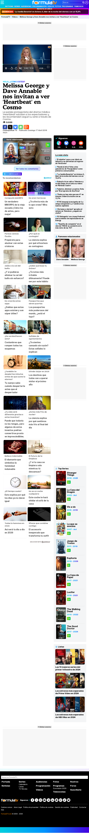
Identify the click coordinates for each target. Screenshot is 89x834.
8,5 (69, 584)
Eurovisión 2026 (59, 788)
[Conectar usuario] (86, 2)
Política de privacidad (30, 807)
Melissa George (78, 259)
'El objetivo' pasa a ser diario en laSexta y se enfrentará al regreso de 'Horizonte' (69, 161)
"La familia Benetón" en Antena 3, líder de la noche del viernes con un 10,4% (69, 176)
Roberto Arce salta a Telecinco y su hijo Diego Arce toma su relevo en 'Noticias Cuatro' (69, 183)
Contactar (82, 807)
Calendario (23, 784)
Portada (6, 781)
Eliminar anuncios (45, 23)
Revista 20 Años (44, 9)
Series (17, 6)
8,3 (69, 482)
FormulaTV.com (6, 814)
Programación (39, 6)
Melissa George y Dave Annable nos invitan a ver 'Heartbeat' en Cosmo (49, 17)
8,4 (69, 514)
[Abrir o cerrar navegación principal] (2, 2)
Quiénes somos (6, 807)
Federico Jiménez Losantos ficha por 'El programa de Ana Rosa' (69, 190)
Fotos (58, 6)
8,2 (69, 550)
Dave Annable (62, 259)
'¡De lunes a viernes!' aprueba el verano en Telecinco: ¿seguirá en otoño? (68, 211)
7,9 (69, 618)
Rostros (74, 781)
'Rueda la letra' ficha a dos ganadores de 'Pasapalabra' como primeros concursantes (69, 169)
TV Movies (23, 789)
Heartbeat (27, 144)
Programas (67, 6)
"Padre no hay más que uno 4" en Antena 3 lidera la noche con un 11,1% (69, 196)
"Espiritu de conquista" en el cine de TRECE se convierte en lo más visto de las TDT (68, 226)
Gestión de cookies (62, 807)
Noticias (9, 6)
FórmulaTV (5, 17)
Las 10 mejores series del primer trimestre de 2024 (67, 668)
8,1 (69, 565)
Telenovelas (59, 792)
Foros (73, 786)
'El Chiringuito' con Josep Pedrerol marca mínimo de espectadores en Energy (70, 218)
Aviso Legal (18, 807)
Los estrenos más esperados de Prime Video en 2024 (69, 692)
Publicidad (74, 807)
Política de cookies (46, 807)
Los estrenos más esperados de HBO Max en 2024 (69, 716)
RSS (2, 810)
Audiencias (26, 6)
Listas (21, 786)
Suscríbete (75, 790)
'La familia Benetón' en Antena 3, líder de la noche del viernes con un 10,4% (41, 11)
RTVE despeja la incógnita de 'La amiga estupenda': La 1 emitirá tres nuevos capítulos (69, 203)
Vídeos (50, 6)
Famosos (78, 6)
